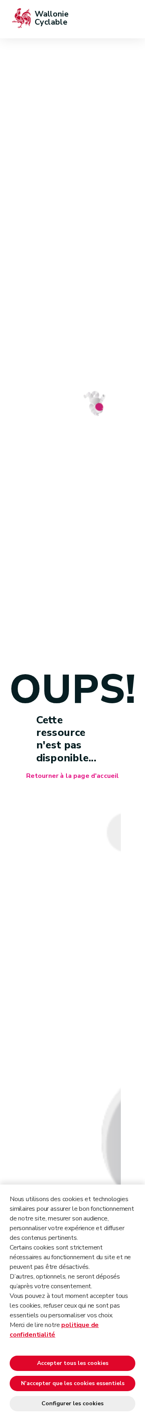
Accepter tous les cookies (72, 1363)
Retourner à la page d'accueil (72, 776)
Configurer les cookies (72, 1403)
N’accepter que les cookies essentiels (72, 1383)
